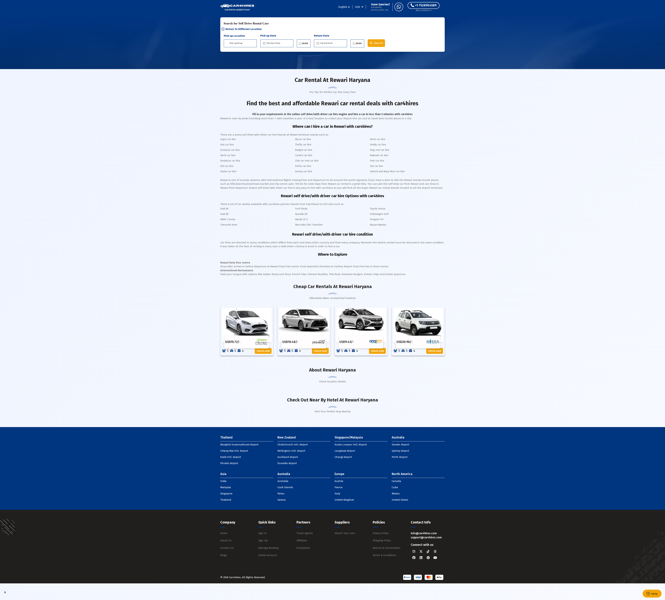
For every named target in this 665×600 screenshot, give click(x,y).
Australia (282, 481)
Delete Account (267, 555)
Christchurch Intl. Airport (292, 444)
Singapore (226, 493)
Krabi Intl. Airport (230, 457)
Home (223, 533)
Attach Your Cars (345, 533)
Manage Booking (268, 547)
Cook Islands (285, 487)
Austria (339, 481)
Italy (337, 493)
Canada (396, 481)
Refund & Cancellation (386, 547)
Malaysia (225, 487)
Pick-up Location (234, 35)
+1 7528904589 (425, 5)
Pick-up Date (268, 35)
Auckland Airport (287, 457)
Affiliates (301, 540)
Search (378, 43)
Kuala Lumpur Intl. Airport (351, 444)
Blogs (223, 555)
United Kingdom (344, 499)
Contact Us (227, 547)
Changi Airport (343, 457)
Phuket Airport (229, 463)
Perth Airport (399, 457)
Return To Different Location (243, 29)
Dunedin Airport (287, 463)
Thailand (225, 499)
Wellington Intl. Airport (291, 450)
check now (263, 350)
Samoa (281, 499)
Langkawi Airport (345, 450)
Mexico (396, 493)
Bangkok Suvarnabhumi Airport (239, 444)
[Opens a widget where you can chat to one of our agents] (652, 594)
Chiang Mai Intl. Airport (234, 450)
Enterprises (303, 547)
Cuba (395, 487)
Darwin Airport (400, 444)
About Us (226, 540)
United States (400, 499)
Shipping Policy (382, 540)
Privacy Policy (381, 533)
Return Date (321, 35)
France (339, 487)
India (223, 481)
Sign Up (263, 540)
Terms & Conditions (384, 555)
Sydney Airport (400, 450)
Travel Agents (304, 533)
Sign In (262, 533)
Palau (281, 493)
